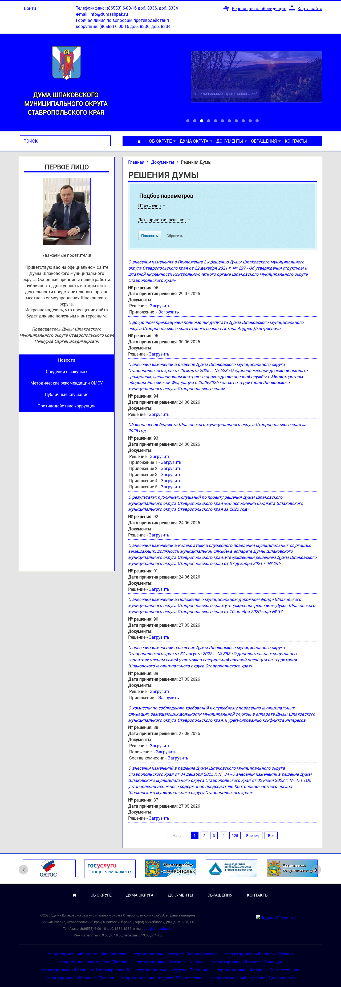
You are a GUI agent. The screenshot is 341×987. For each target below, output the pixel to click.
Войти (30, 8)
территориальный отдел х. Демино (259, 953)
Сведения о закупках (66, 371)
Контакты (296, 141)
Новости (66, 360)
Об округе (160, 141)
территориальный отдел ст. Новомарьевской (85, 969)
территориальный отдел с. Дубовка (93, 961)
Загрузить (160, 305)
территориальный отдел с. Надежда (247, 961)
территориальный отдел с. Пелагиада (173, 969)
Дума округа (194, 141)
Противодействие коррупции (67, 405)
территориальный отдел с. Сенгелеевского (258, 969)
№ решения (149, 205)
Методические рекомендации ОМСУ (66, 383)
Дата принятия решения (162, 219)
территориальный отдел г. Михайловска (87, 953)
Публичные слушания (66, 394)
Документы (229, 141)
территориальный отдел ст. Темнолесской (162, 977)
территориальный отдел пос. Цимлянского (253, 977)
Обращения (264, 141)
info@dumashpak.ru (109, 14)
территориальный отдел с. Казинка (170, 961)
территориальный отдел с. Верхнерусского (176, 953)
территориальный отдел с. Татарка (80, 977)
